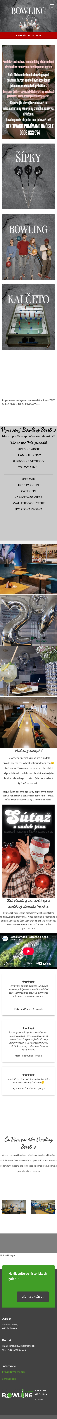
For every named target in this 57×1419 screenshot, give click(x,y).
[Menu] (52, 6)
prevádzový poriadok (13, 1371)
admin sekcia (9, 1378)
